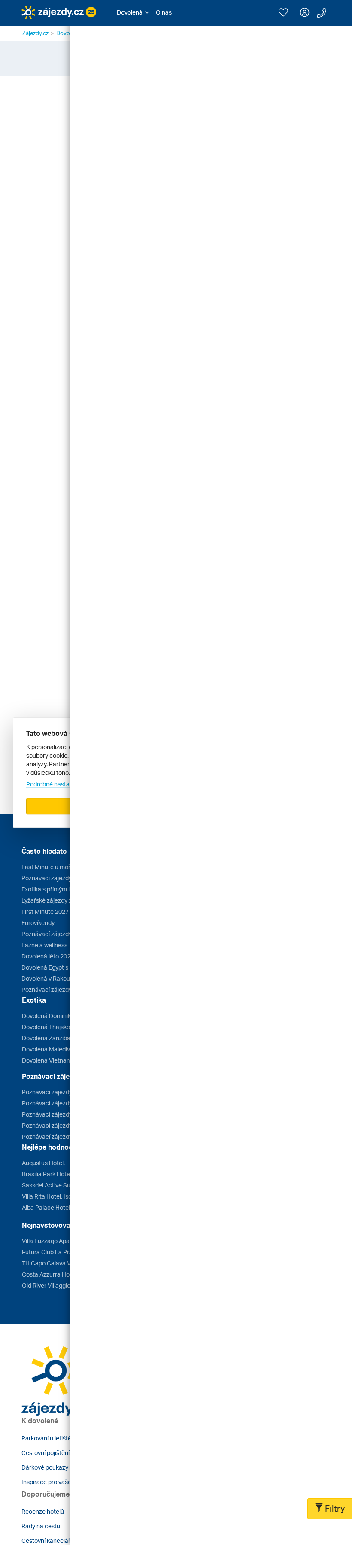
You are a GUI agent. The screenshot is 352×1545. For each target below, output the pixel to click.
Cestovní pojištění (45, 1452)
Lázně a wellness (44, 945)
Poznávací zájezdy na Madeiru (62, 989)
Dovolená (68, 33)
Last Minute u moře (47, 866)
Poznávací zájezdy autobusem (62, 933)
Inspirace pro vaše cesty (54, 1481)
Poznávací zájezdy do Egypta (61, 1136)
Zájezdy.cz (35, 33)
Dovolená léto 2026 (47, 956)
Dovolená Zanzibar (47, 1038)
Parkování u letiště (46, 1438)
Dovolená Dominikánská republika (67, 1015)
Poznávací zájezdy (46, 878)
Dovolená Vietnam (47, 1060)
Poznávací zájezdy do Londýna (63, 1103)
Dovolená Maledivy (47, 1049)
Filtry (334, 1508)
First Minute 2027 (45, 911)
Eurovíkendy (38, 922)
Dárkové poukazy (44, 1467)
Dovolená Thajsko (46, 1026)
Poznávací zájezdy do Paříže (60, 1114)
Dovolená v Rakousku (50, 978)
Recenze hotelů (42, 1511)
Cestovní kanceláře (47, 1540)
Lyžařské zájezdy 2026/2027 (59, 900)
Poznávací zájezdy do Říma (58, 1092)
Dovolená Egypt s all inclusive (60, 967)
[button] (132, 12)
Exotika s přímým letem (52, 889)
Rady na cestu (40, 1526)
